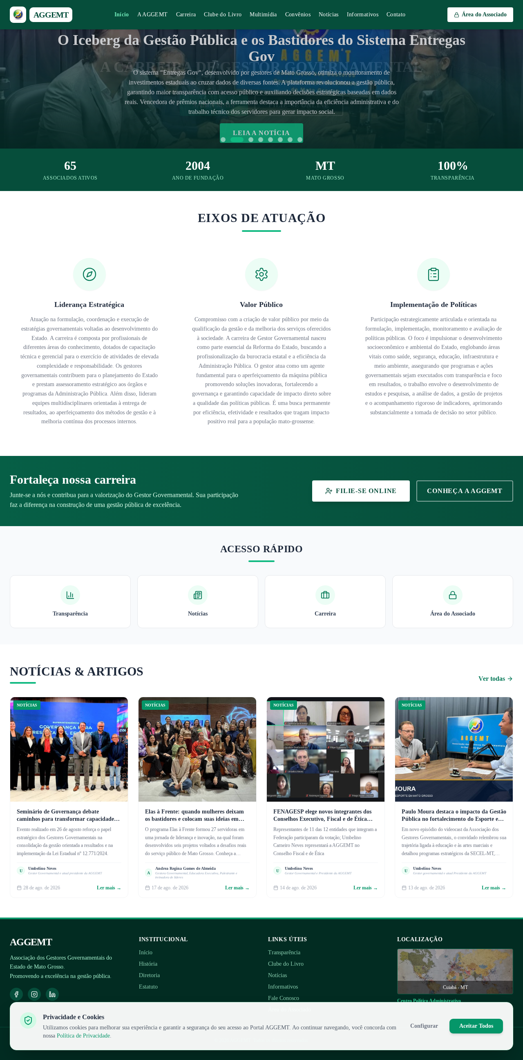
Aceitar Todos (476, 1026)
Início (121, 14)
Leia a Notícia (261, 132)
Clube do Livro (222, 14)
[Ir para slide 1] (223, 139)
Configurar (424, 1026)
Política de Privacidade (83, 1036)
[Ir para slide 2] (237, 139)
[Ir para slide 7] (290, 139)
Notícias (329, 14)
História (148, 964)
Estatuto (148, 987)
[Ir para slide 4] (260, 139)
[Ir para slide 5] (270, 139)
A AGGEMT (152, 14)
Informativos (362, 14)
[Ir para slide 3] (250, 139)
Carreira (186, 14)
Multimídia (263, 14)
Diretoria (149, 975)
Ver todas (491, 678)
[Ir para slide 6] (280, 139)
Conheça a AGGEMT (465, 490)
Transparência (284, 952)
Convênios (298, 14)
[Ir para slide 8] (299, 139)
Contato (396, 14)
